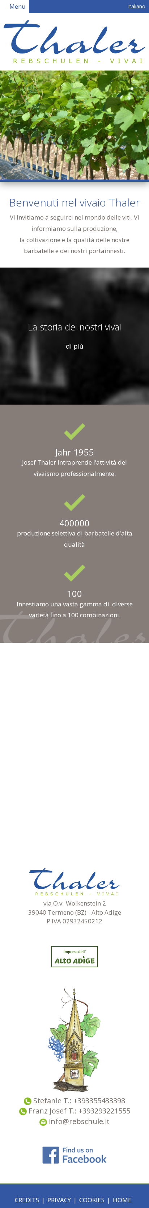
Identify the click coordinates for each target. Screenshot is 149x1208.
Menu (16, 7)
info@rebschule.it (78, 1121)
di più (75, 346)
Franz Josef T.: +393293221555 (79, 1111)
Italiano (136, 6)
